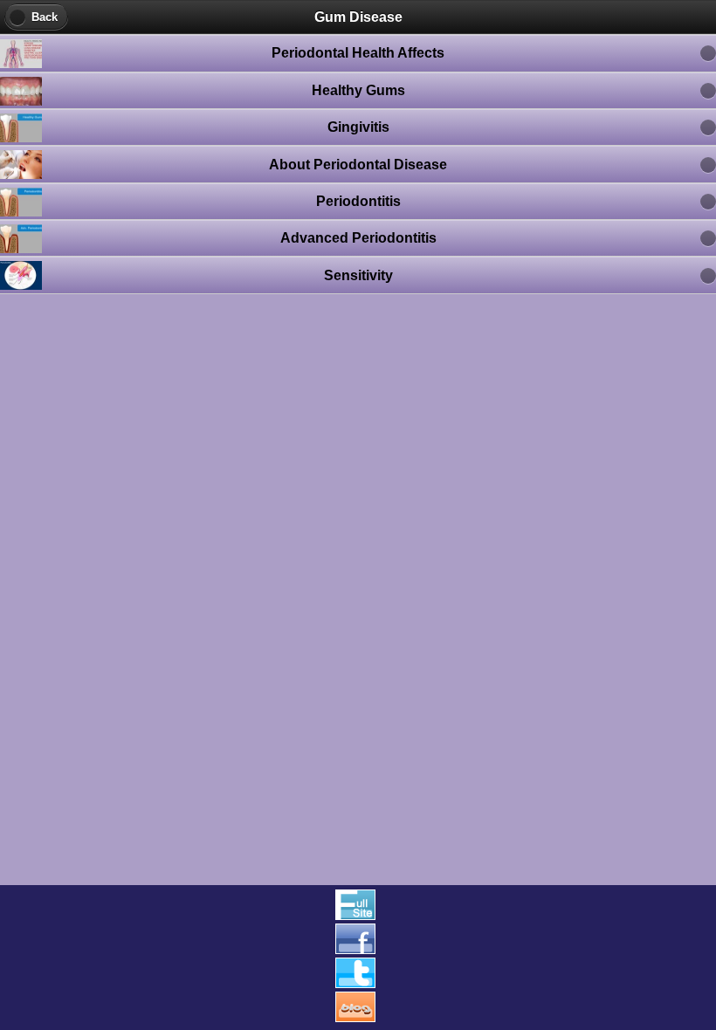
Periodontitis (358, 201)
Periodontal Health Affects (358, 52)
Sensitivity (358, 275)
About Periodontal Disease (358, 164)
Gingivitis (358, 127)
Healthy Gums (358, 90)
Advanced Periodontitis (358, 237)
